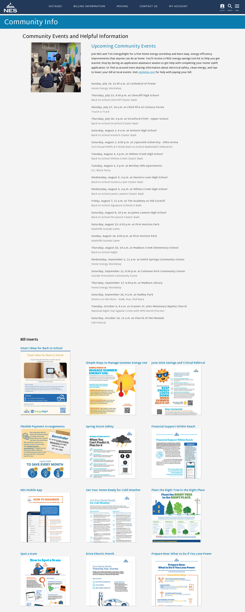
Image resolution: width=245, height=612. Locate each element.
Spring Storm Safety (100, 427)
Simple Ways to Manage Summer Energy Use (116, 363)
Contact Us (149, 6)
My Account (178, 6)
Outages (55, 6)
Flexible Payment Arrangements (42, 427)
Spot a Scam (28, 554)
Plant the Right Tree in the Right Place (178, 490)
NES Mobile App (31, 490)
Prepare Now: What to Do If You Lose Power (181, 554)
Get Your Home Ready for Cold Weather (113, 490)
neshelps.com (146, 72)
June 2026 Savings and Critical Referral (178, 363)
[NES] (12, 7)
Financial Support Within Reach (173, 427)
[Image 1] (56, 68)
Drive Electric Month (100, 554)
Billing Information (89, 6)
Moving (122, 6)
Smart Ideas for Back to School (41, 349)
